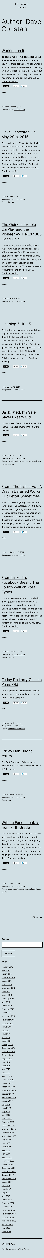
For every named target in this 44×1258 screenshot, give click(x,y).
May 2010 (6, 1069)
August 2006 (7, 1224)
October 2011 (7, 1023)
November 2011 (8, 1020)
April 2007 (6, 1196)
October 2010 (7, 1055)
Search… (5, 939)
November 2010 (8, 1051)
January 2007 (7, 1207)
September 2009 (9, 1097)
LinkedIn (11, 657)
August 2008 (7, 1140)
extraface (31, 889)
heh (9, 800)
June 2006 (6, 1231)
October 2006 (8, 1217)
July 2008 (6, 1143)
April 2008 (6, 1154)
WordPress (24, 1249)
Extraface (22, 3)
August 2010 (7, 1059)
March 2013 (7, 995)
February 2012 (8, 1009)
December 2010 (8, 1048)
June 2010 (6, 1066)
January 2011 (7, 1044)
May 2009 (6, 1111)
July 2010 (6, 1062)
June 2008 (6, 1147)
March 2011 (6, 1041)
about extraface (14, 889)
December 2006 (8, 1210)
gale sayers (19, 461)
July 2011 (5, 1030)
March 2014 (7, 984)
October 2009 (8, 1094)
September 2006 (9, 1221)
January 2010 (7, 1083)
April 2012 (6, 1002)
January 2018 (7, 967)
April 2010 (6, 1073)
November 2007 (9, 1171)
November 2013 (8, 988)
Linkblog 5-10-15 (16, 324)
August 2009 (7, 1101)
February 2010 (8, 1080)
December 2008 (8, 1125)
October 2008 (8, 1133)
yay (12, 464)
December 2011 (8, 1016)
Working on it (13, 50)
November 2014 (8, 977)
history (38, 889)
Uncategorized (19, 109)
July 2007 (6, 1185)
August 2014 (7, 981)
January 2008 (8, 1164)
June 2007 (6, 1189)
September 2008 (9, 1136)
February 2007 (8, 1203)
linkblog (11, 202)
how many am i (31, 461)
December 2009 (8, 1087)
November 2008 (9, 1129)
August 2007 (7, 1182)
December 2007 (8, 1168)
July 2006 (6, 1228)
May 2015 (6, 970)
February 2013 (8, 999)
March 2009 (7, 1118)
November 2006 (9, 1214)
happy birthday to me (16, 729)
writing (4, 892)
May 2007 (6, 1193)
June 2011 (6, 1034)
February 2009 (8, 1122)
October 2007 (8, 1175)
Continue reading (10, 81)
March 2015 (7, 974)
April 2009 (6, 1115)
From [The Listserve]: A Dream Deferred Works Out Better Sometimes (22, 491)
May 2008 (6, 1150)
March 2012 (7, 1006)
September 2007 (9, 1178)
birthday (11, 461)
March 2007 (7, 1200)
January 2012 (7, 1013)
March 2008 (7, 1157)
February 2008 (8, 1161)
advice (23, 889)
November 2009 (9, 1090)
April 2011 (6, 1037)
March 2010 (7, 1076)
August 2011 (7, 1027)
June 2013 (6, 991)
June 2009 (6, 1108)
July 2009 (6, 1104)
